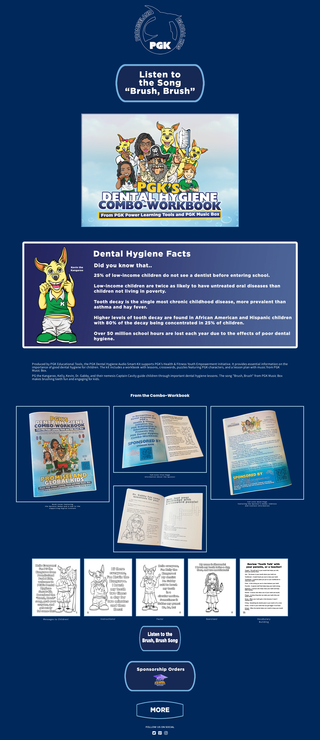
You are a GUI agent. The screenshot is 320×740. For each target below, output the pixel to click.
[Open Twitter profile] (154, 733)
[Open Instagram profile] (166, 733)
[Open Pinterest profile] (160, 733)
